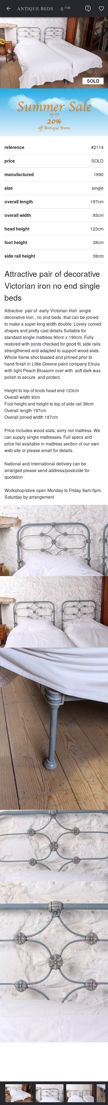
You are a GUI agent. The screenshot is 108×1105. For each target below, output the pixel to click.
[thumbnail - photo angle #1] (47, 1093)
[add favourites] (101, 8)
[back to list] (8, 8)
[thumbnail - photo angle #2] (77, 1093)
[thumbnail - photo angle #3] (100, 1093)
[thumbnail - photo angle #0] (16, 1093)
